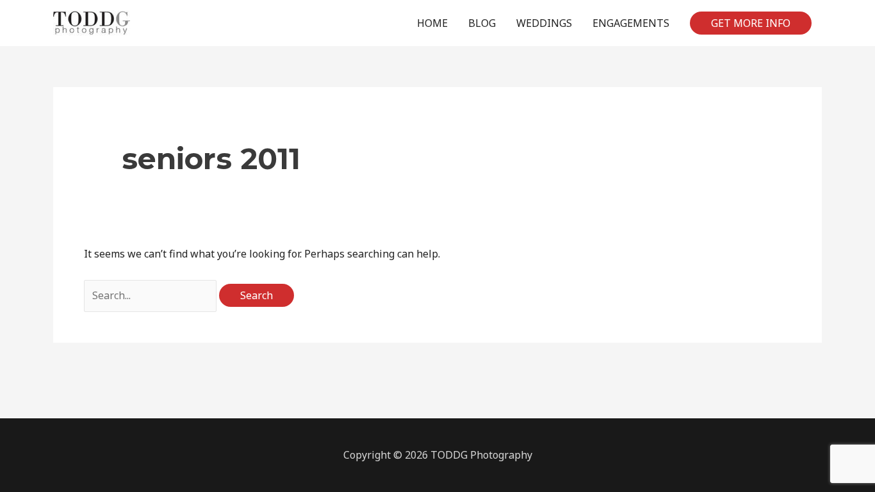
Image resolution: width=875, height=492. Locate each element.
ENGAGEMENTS (631, 23)
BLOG (482, 23)
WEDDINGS (544, 23)
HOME (432, 23)
